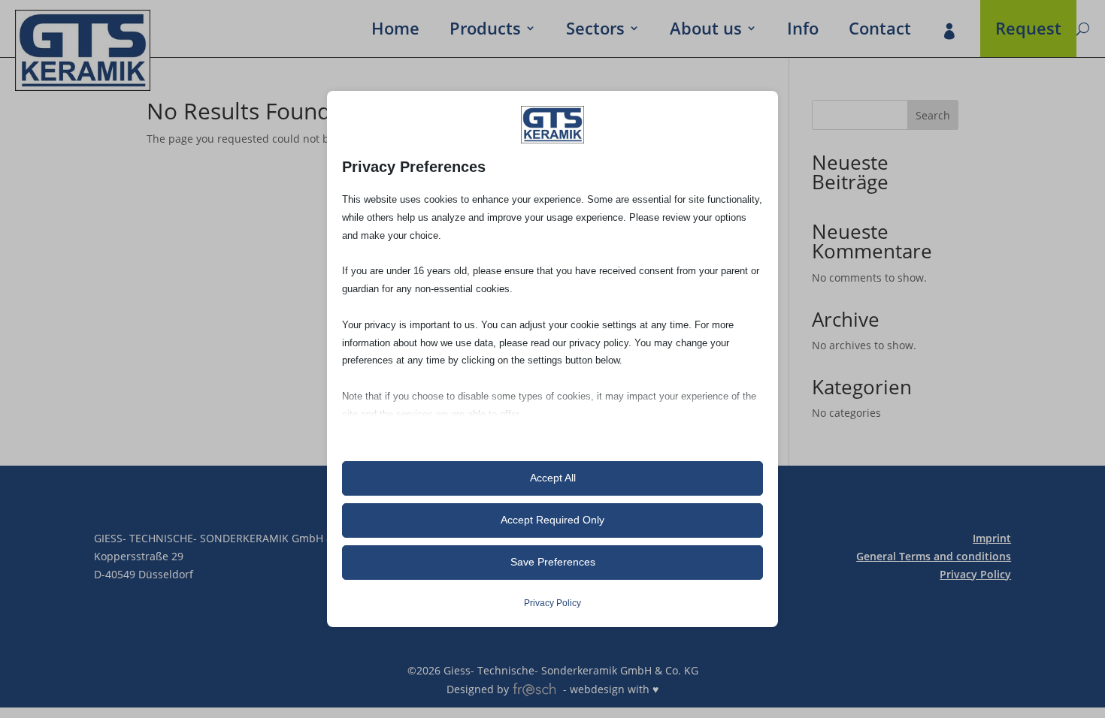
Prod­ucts (485, 31)
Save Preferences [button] (552, 562)
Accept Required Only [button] (552, 520)
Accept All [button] (553, 478)
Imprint (992, 538)
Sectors (595, 31)
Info (803, 31)
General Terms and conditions (933, 556)
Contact (880, 31)
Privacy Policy (975, 574)
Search (933, 115)
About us (706, 31)
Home (395, 31)
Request (1028, 31)
